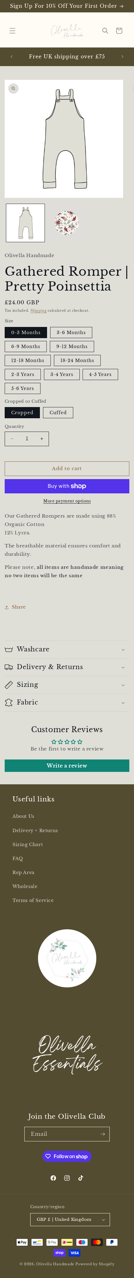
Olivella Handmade (55, 1264)
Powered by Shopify (95, 1264)
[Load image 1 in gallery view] (25, 223)
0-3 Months (26, 332)
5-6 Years (22, 388)
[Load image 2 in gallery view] (67, 223)
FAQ (17, 858)
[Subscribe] (102, 1134)
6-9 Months (25, 346)
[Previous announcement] (11, 56)
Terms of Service (33, 900)
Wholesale (24, 886)
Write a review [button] (67, 766)
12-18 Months (27, 360)
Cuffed (58, 412)
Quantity (14, 426)
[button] (12, 31)
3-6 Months (71, 332)
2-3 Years (22, 374)
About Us (23, 816)
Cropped (22, 412)
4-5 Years (100, 374)
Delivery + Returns (35, 830)
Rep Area (23, 872)
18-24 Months (77, 360)
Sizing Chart (27, 844)
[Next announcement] (122, 56)
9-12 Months (72, 346)
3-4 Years (61, 374)
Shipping (39, 311)
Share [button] (19, 607)
